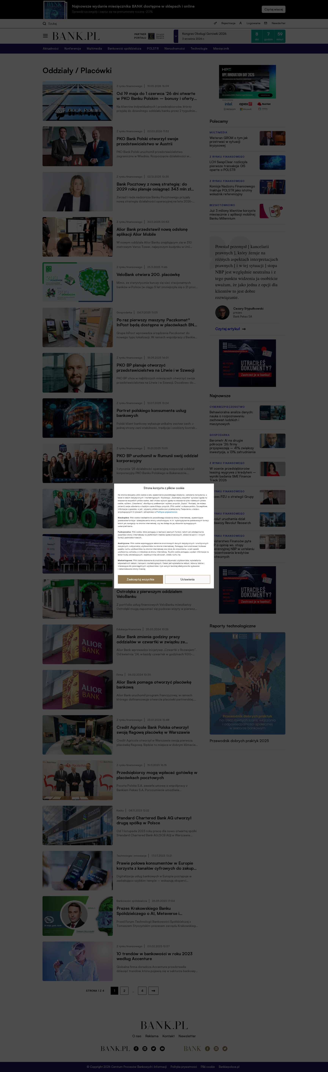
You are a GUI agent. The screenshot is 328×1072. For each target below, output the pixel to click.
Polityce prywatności (166, 512)
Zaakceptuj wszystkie (140, 579)
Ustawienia (188, 579)
